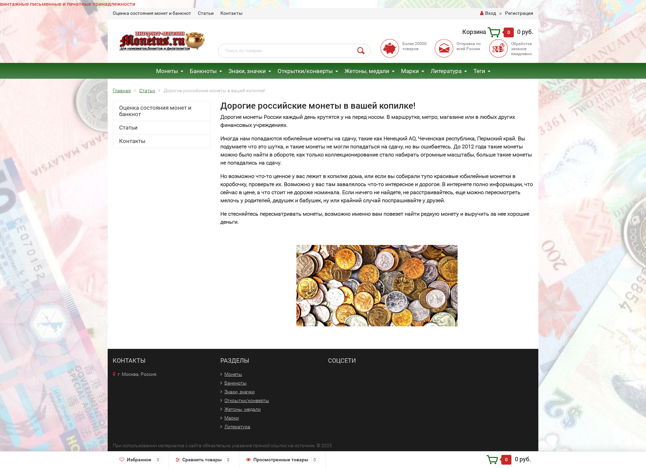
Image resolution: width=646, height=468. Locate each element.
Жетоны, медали (367, 71)
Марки (410, 71)
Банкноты (203, 71)
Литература (446, 71)
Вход (490, 13)
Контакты (231, 13)
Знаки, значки (247, 71)
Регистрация (519, 13)
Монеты (167, 71)
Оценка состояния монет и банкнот (152, 13)
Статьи (206, 13)
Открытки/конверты (305, 71)
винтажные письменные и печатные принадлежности (67, 4)
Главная (122, 90)
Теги (479, 71)
